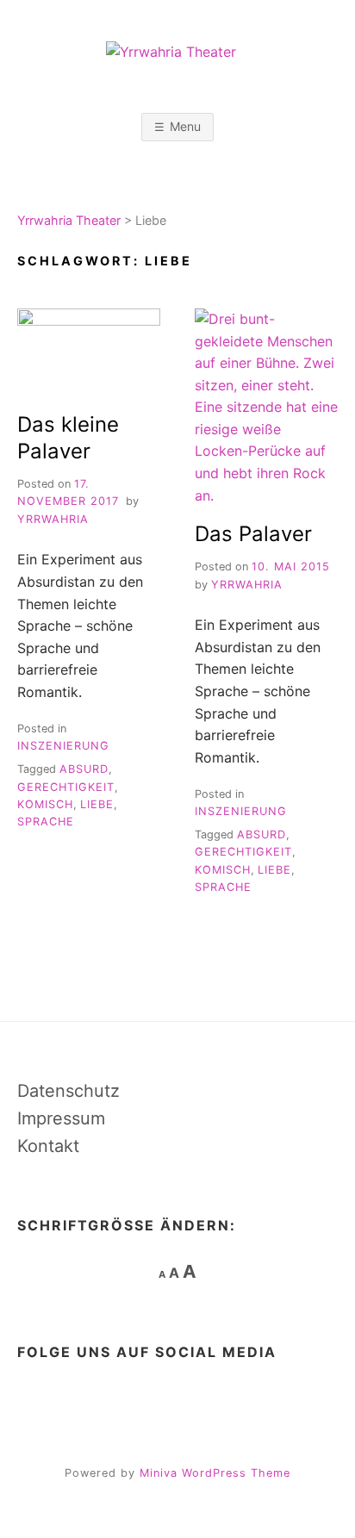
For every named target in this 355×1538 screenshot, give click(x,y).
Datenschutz (68, 1090)
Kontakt (48, 1146)
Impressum (61, 1118)
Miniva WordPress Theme (215, 1472)
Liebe (97, 804)
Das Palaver (253, 533)
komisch (45, 804)
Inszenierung (63, 745)
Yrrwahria (53, 519)
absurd (84, 769)
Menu (185, 126)
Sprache (45, 821)
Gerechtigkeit (66, 787)
